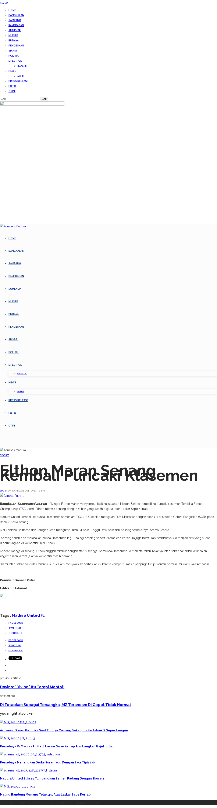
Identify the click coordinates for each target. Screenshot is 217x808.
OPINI (11, 91)
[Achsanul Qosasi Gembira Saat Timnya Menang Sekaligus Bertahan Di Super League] (18, 722)
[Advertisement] (49, 605)
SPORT (13, 50)
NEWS (12, 70)
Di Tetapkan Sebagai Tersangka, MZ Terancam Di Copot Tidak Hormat (65, 704)
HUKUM (13, 35)
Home (12, 10)
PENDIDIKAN (16, 45)
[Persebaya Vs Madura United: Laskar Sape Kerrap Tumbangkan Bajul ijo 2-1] (17, 738)
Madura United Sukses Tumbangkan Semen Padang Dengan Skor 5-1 (52, 778)
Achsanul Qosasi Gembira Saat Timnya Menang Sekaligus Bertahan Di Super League (64, 730)
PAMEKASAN (16, 25)
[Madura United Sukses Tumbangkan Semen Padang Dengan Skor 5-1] (30, 770)
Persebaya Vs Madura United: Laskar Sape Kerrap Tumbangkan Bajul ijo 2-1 (57, 746)
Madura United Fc (28, 615)
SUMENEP (14, 30)
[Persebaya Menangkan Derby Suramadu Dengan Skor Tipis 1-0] (30, 754)
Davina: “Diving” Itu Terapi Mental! (32, 687)
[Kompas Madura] (13, 226)
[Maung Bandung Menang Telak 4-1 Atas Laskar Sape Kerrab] (17, 786)
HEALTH (22, 65)
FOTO (12, 86)
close (4, 2)
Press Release (18, 81)
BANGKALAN (16, 15)
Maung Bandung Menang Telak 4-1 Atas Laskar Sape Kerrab (45, 794)
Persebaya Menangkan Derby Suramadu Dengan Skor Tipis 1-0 (47, 762)
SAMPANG (14, 20)
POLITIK (13, 55)
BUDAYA (13, 40)
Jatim (20, 76)
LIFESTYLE (15, 60)
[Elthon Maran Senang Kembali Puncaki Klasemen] (13, 495)
